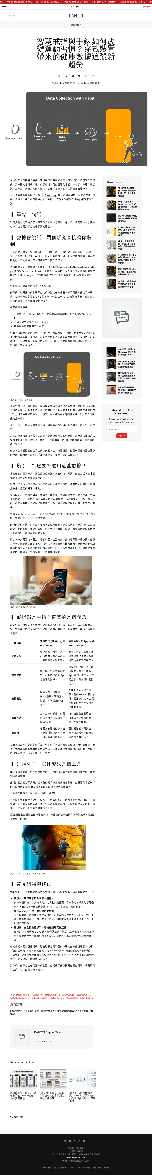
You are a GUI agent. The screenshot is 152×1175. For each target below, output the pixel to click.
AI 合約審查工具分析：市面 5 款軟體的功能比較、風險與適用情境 (127, 191)
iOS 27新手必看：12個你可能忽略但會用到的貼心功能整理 (52, 1095)
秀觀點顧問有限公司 (76, 1147)
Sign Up (121, 436)
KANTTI (76, 15)
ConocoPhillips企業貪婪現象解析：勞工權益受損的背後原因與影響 (127, 258)
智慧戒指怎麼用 (22, 994)
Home (4, 6)
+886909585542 (76, 1150)
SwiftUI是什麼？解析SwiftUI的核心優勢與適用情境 (127, 218)
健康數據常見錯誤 (39, 998)
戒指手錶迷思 (72, 998)
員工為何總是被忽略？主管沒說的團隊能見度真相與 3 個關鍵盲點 (127, 377)
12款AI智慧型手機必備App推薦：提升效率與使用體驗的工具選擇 (127, 231)
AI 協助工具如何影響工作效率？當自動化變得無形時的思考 (127, 284)
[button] (3, 15)
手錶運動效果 (37, 994)
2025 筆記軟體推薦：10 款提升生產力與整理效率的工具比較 (127, 272)
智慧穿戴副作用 (87, 998)
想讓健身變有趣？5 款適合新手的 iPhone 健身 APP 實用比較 (23, 1095)
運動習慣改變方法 (84, 994)
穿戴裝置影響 (68, 994)
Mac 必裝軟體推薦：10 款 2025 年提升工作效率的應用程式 (127, 390)
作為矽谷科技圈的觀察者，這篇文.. (122, 2)
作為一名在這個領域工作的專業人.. (37, 2)
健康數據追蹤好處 (52, 994)
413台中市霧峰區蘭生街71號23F (76, 1160)
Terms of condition (100, 1167)
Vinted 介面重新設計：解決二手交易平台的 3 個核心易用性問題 (127, 245)
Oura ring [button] (51, 195)
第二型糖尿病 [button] (59, 313)
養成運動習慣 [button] (20, 814)
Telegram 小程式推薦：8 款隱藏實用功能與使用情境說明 (126, 364)
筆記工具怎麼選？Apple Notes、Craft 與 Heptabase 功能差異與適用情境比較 (127, 205)
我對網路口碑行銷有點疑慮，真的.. (66, 2)
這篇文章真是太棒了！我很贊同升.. (94, 2)
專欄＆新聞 (75, 6)
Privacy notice (83, 1167)
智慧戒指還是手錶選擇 (20, 998)
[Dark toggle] (148, 15)
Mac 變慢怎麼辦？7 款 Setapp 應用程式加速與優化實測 (126, 352)
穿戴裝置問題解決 (56, 998)
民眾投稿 (146, 6)
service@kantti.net (76, 1157)
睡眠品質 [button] (40, 499)
